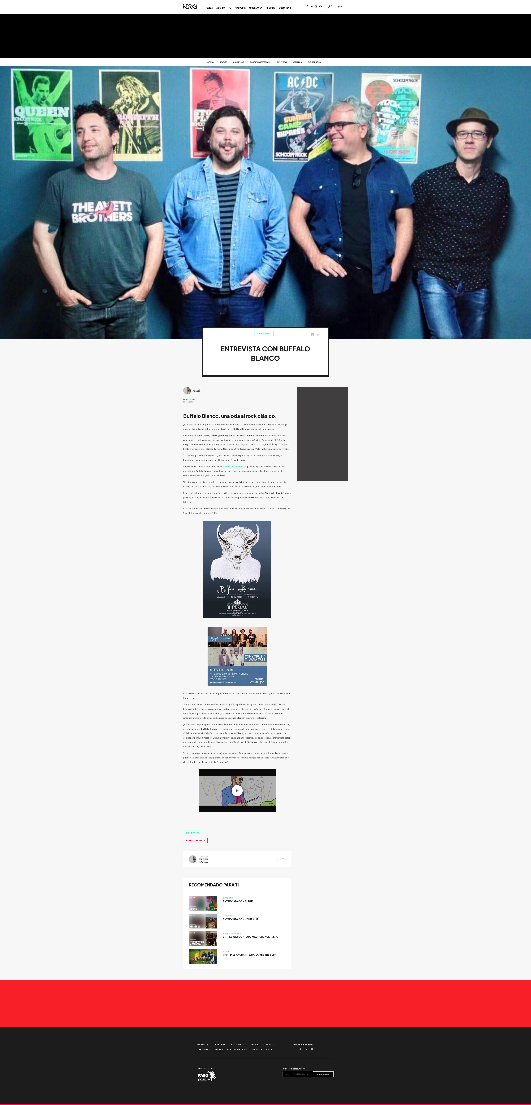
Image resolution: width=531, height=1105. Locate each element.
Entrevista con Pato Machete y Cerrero (250, 936)
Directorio (203, 1049)
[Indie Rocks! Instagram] (316, 6)
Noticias (210, 62)
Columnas (285, 8)
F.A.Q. (269, 1049)
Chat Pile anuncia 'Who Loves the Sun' (249, 954)
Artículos (297, 62)
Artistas (254, 1044)
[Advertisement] (265, 36)
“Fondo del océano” (233, 466)
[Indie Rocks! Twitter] (312, 6)
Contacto (268, 1044)
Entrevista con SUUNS (238, 901)
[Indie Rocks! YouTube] (320, 6)
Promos (270, 8)
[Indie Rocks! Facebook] (307, 6)
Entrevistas (282, 62)
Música (209, 8)
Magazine (240, 8)
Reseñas (223, 62)
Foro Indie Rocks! (237, 1049)
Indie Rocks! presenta (232, 933)
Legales (218, 1049)
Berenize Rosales (196, 390)
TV (230, 8)
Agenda (220, 8)
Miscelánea (255, 8)
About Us (257, 1049)
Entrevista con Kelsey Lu (240, 919)
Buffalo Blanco (190, 399)
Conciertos (238, 62)
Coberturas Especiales (260, 62)
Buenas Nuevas (314, 62)
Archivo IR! (203, 1044)
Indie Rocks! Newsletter (294, 1068)
